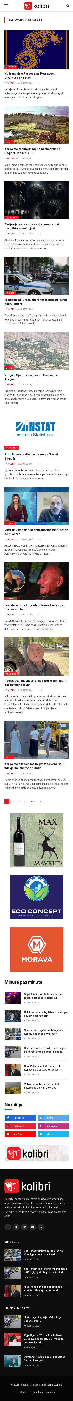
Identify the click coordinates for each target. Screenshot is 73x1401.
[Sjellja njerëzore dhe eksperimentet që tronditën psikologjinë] (36, 200)
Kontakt (24, 1392)
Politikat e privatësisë (44, 1392)
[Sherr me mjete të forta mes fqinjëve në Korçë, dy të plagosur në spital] (13, 1052)
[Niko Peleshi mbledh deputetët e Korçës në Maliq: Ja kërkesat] (13, 1070)
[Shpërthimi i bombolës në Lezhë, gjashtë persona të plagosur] (13, 998)
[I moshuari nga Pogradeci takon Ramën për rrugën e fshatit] (36, 581)
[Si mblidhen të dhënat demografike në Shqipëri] (36, 430)
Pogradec (11, 67)
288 (32, 801)
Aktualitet (11, 217)
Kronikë (10, 293)
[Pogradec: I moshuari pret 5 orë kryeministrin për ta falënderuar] (36, 656)
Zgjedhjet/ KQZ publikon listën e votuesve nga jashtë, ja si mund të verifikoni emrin (43, 1339)
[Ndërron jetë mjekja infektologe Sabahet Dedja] (12, 1321)
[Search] (67, 6)
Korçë (9, 142)
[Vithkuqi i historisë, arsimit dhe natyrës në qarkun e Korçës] (13, 1088)
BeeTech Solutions (52, 1384)
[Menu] (6, 6)
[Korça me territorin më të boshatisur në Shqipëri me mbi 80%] (36, 125)
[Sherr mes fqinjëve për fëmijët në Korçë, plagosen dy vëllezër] (13, 1034)
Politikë (10, 523)
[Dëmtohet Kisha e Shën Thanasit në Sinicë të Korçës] (12, 1361)
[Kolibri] (36, 6)
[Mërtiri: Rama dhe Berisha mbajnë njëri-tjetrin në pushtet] (36, 506)
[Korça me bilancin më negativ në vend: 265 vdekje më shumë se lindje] (36, 740)
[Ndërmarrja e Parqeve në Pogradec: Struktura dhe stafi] (36, 49)
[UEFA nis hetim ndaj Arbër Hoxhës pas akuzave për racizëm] (13, 1016)
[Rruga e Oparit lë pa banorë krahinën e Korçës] (36, 351)
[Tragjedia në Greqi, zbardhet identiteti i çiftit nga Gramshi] (36, 276)
